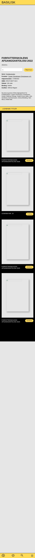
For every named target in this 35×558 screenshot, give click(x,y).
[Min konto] (3, 556)
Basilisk (8, 2)
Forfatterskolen (10, 74)
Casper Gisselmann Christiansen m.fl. (19, 76)
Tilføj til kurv (28, 70)
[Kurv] (13, 556)
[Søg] (22, 556)
